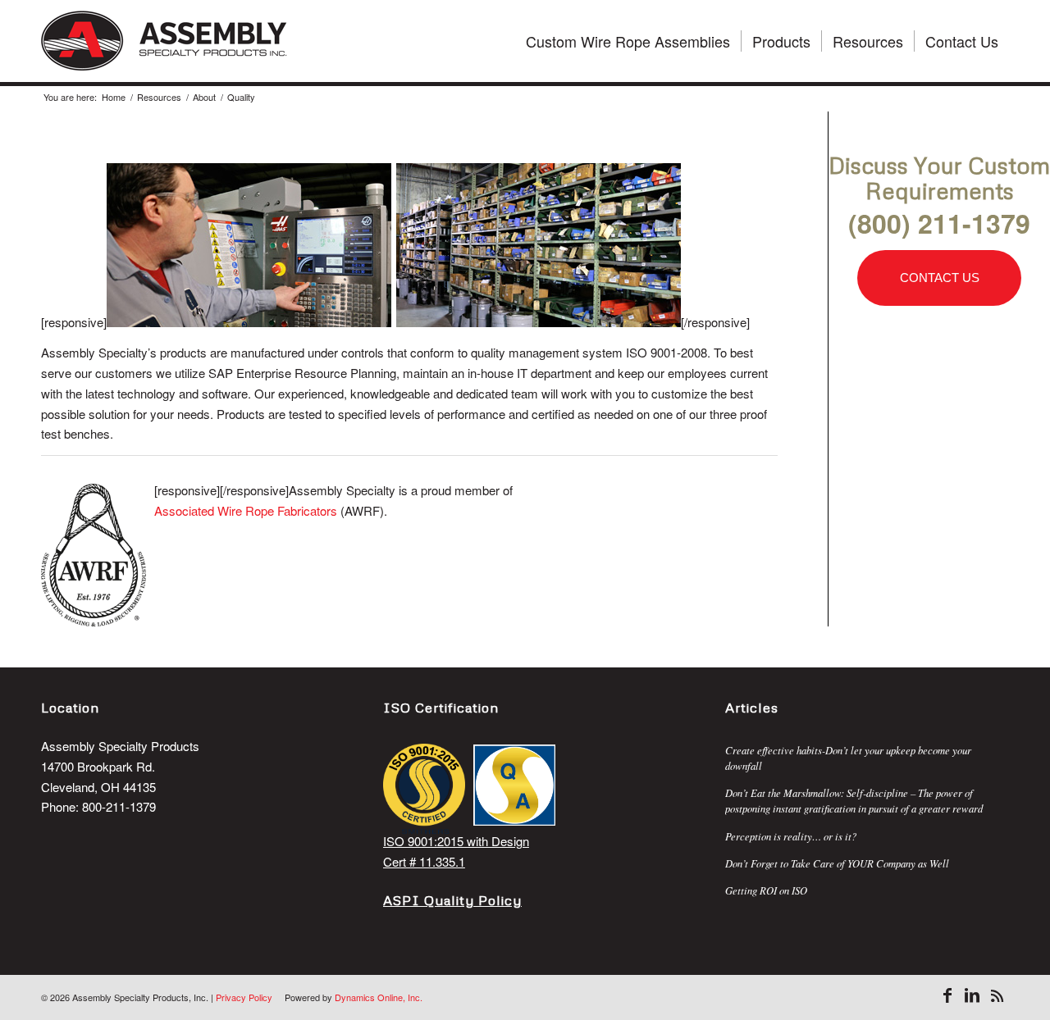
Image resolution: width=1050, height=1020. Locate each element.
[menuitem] (628, 41)
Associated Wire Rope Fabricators (245, 510)
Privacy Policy (244, 997)
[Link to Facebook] (947, 995)
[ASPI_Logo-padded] (164, 41)
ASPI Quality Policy (452, 899)
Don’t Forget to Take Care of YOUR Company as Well (837, 863)
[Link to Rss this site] (996, 995)
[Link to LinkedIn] (972, 995)
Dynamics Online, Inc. (378, 997)
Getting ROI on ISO (766, 890)
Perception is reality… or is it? (790, 836)
